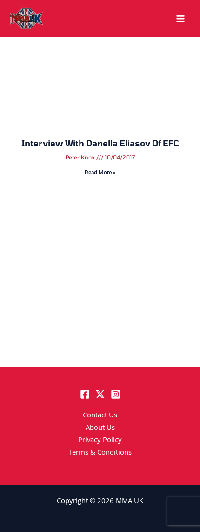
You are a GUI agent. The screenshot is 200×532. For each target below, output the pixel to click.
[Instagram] (115, 394)
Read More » (100, 172)
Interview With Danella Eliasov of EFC (100, 143)
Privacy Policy (100, 441)
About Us (100, 428)
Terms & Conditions (100, 453)
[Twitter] (100, 394)
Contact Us (100, 416)
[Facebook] (85, 394)
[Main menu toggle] (180, 18)
